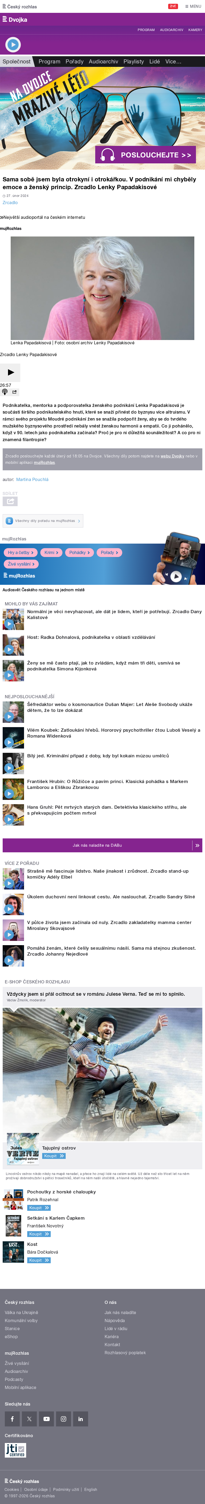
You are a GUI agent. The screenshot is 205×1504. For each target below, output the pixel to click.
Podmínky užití (66, 1489)
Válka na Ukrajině (21, 1312)
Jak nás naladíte (120, 1312)
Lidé (154, 61)
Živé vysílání (19, 564)
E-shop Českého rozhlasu (37, 981)
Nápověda (115, 1320)
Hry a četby (18, 552)
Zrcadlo (10, 202)
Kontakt (112, 1344)
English (90, 1489)
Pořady (75, 61)
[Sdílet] (14, 392)
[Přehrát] (10, 373)
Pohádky (77, 552)
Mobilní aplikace (21, 1387)
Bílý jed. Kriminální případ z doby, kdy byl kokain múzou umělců (98, 755)
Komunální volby (21, 1320)
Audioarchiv (171, 30)
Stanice (12, 1328)
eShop (11, 1336)
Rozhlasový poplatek (125, 1352)
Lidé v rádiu (116, 1328)
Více (173, 61)
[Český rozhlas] (20, 6)
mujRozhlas (44, 462)
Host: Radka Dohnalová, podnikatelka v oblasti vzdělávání (91, 637)
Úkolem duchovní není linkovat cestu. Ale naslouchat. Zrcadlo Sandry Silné (111, 896)
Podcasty (14, 1379)
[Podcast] (5, 392)
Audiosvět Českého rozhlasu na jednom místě (44, 590)
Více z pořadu (22, 863)
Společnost (17, 61)
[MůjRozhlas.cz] (10, 229)
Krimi (49, 552)
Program (146, 30)
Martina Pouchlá (32, 479)
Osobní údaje (36, 1489)
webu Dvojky (172, 456)
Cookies (12, 1489)
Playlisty (134, 61)
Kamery (195, 30)
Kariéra (112, 1336)
